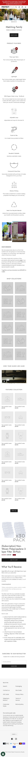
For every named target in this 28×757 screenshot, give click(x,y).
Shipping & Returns (6, 699)
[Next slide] (24, 22)
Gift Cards (6, 694)
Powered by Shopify (19, 752)
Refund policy (20, 704)
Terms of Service (18, 699)
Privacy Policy (19, 694)
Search (5, 686)
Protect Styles (11, 752)
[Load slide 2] (13, 21)
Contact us (6, 690)
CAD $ (13, 734)
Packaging (19, 686)
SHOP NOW (14, 35)
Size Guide (19, 690)
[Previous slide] (4, 22)
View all (14, 510)
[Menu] (25, 7)
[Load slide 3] (14, 21)
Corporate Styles (6, 705)
